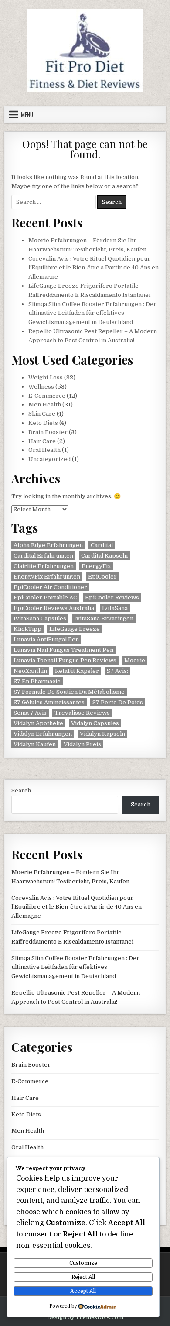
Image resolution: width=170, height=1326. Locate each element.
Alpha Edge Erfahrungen (48, 545)
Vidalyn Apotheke (38, 723)
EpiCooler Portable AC (45, 597)
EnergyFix (96, 566)
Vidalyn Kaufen (35, 744)
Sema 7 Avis (30, 712)
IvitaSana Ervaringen (103, 618)
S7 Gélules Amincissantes (49, 702)
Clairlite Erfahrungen (44, 566)
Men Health (44, 404)
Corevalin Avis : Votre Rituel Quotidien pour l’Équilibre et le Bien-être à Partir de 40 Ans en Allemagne (93, 267)
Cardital (102, 545)
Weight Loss (45, 377)
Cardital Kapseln (104, 555)
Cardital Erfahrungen (43, 555)
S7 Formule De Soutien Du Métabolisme (69, 692)
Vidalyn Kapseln (102, 733)
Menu (27, 114)
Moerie (134, 660)
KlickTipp (27, 629)
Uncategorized (49, 459)
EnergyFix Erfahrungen (47, 576)
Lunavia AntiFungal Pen (46, 639)
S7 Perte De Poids (117, 702)
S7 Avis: (117, 671)
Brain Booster (48, 432)
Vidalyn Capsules (95, 723)
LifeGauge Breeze (74, 629)
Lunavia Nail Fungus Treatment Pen (63, 650)
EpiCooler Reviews (112, 597)
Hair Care (42, 441)
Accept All (83, 1291)
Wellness (41, 386)
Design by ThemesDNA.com (85, 1317)
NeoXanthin (30, 671)
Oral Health (44, 450)
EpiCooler (102, 576)
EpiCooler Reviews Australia (54, 608)
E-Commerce (46, 396)
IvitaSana (115, 608)
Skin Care (41, 413)
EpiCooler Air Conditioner (50, 587)
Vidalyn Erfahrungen (43, 733)
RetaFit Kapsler (77, 671)
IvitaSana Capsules (40, 618)
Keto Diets (43, 423)
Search (21, 790)
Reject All (83, 1277)
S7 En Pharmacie (37, 681)
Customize (83, 1263)
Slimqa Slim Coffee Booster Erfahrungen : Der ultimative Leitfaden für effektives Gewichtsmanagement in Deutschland (92, 313)
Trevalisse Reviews (82, 712)
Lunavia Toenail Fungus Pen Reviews (65, 660)
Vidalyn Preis (82, 744)
